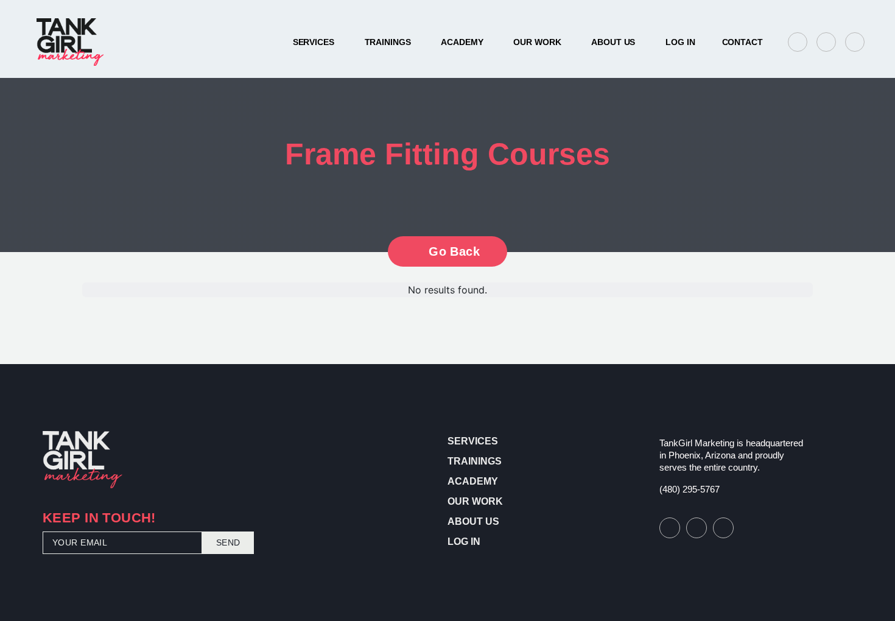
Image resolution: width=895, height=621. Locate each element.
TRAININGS (388, 42)
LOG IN (680, 42)
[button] (741, 42)
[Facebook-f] (797, 42)
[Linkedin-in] (855, 42)
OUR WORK (537, 42)
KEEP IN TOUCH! (99, 519)
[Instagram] (826, 42)
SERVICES (313, 42)
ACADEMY (462, 42)
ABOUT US (613, 42)
